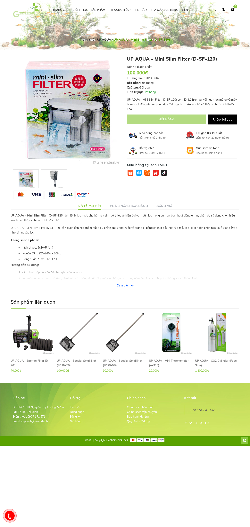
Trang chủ (61, 9)
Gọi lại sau (224, 119)
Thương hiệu (120, 9)
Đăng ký (75, 416)
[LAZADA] (147, 172)
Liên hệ (187, 9)
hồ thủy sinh (102, 215)
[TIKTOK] (164, 172)
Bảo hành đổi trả (138, 416)
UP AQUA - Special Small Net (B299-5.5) (122, 363)
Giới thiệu (79, 9)
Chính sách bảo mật (140, 407)
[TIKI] (138, 172)
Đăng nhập (77, 412)
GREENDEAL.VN (202, 410)
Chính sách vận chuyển (142, 412)
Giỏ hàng (75, 421)
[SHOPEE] (130, 172)
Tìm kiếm (75, 407)
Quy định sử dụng (138, 421)
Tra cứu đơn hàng (164, 9)
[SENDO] (155, 172)
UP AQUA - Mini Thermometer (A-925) (169, 363)
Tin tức (140, 9)
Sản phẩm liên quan (33, 302)
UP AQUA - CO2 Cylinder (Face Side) (216, 363)
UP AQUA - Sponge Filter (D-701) (30, 363)
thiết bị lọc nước (77, 215)
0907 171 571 (36, 416)
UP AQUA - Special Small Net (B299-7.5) (76, 363)
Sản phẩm (98, 9)
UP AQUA (152, 78)
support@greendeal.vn (35, 421)
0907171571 (157, 152)
